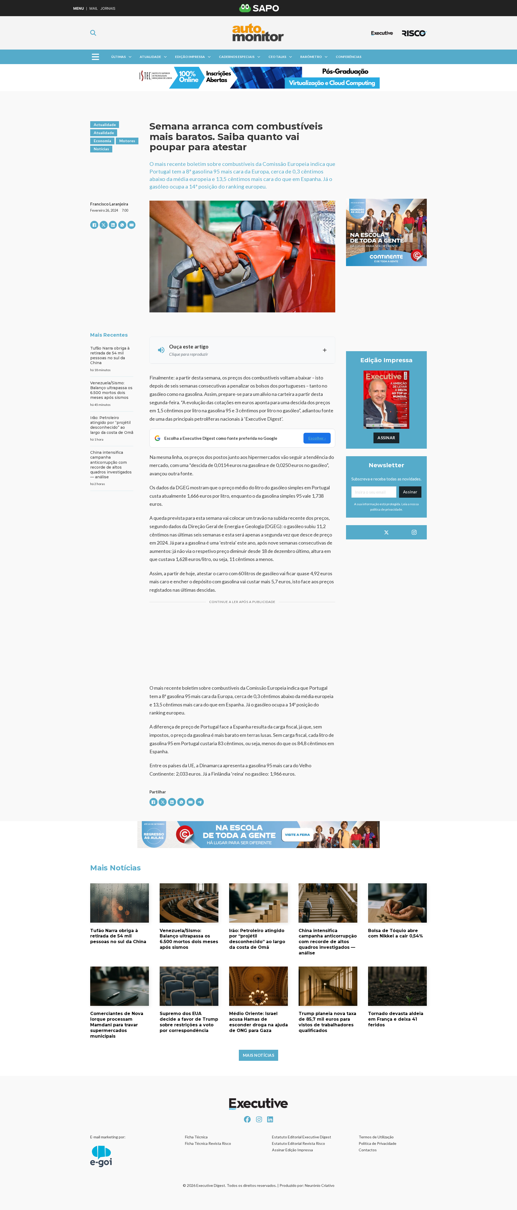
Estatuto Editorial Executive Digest (301, 1137)
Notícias (101, 149)
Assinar (386, 437)
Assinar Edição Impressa (292, 1150)
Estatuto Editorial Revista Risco (298, 1143)
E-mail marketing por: (107, 1137)
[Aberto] (95, 57)
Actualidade (105, 124)
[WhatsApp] (122, 225)
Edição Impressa (190, 57)
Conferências (348, 57)
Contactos (368, 1150)
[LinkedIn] (113, 225)
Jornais (107, 8)
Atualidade (150, 57)
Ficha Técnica (196, 1137)
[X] (104, 225)
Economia (102, 140)
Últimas (118, 57)
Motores (127, 140)
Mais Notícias (258, 1055)
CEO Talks (277, 57)
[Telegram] (200, 802)
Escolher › (317, 438)
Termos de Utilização (376, 1137)
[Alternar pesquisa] (93, 33)
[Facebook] (94, 225)
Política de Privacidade (377, 1143)
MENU (78, 8)
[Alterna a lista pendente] (130, 56)
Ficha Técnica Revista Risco (208, 1143)
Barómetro (311, 57)
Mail (93, 8)
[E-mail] (131, 225)
